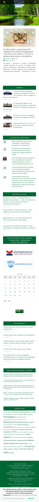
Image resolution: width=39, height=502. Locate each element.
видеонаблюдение (23, 425)
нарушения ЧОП (9, 432)
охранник (13, 443)
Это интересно (19, 323)
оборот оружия (20, 434)
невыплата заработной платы (25, 432)
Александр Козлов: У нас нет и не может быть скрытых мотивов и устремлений (24, 125)
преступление (7, 446)
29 (10, 295)
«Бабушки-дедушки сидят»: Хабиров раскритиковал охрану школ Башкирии (18, 399)
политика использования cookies (23, 495)
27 (33, 292)
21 (5, 292)
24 (19, 292)
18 (24, 288)
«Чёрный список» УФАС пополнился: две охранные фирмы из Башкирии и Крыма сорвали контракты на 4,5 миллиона (19, 387)
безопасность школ (26, 422)
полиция (30, 443)
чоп (6, 452)
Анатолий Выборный (21, 412)
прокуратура (29, 446)
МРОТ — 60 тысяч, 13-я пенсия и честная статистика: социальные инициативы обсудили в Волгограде (18, 393)
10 (19, 284)
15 (10, 288)
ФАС (16, 417)
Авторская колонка (19, 194)
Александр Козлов (8, 412)
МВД (24, 414)
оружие (27, 434)
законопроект (20, 427)
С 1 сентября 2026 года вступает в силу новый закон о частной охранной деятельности (19, 380)
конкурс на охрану (29, 427)
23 (15, 292)
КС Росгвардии (7, 414)
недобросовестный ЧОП (9, 434)
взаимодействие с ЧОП (9, 425)
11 (24, 284)
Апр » (9, 301)
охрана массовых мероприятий (19, 437)
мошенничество (25, 429)
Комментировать (10, 60)
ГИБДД (33, 412)
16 (15, 288)
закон (14, 427)
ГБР (31, 412)
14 (5, 288)
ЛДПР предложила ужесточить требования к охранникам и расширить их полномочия (22, 143)
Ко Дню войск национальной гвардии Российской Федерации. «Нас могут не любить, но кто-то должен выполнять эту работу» (18, 52)
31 (19, 295)
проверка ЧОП (20, 446)
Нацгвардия (30, 414)
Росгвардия (9, 416)
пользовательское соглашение (13, 498)
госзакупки (7, 427)
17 (19, 288)
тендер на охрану (13, 449)
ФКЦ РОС (21, 417)
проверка (13, 446)
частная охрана (26, 449)
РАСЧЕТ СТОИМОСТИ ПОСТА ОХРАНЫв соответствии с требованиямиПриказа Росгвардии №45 (19, 240)
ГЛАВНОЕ (19, 88)
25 (24, 292)
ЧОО (25, 417)
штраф (11, 453)
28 (5, 295)
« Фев (5, 301)
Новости (15, 58)
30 (15, 295)
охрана (7, 437)
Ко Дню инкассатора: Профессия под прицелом (19, 335)
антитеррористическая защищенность (14, 419)
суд (4, 449)
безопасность (10, 422)
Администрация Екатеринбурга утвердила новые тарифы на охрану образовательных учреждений (18, 375)
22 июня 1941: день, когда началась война (17, 349)
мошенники (15, 429)
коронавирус (7, 429)
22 (10, 292)
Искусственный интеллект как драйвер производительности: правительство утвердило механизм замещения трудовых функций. (19, 357)
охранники (22, 443)
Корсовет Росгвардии (17, 414)
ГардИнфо (19, 11)
